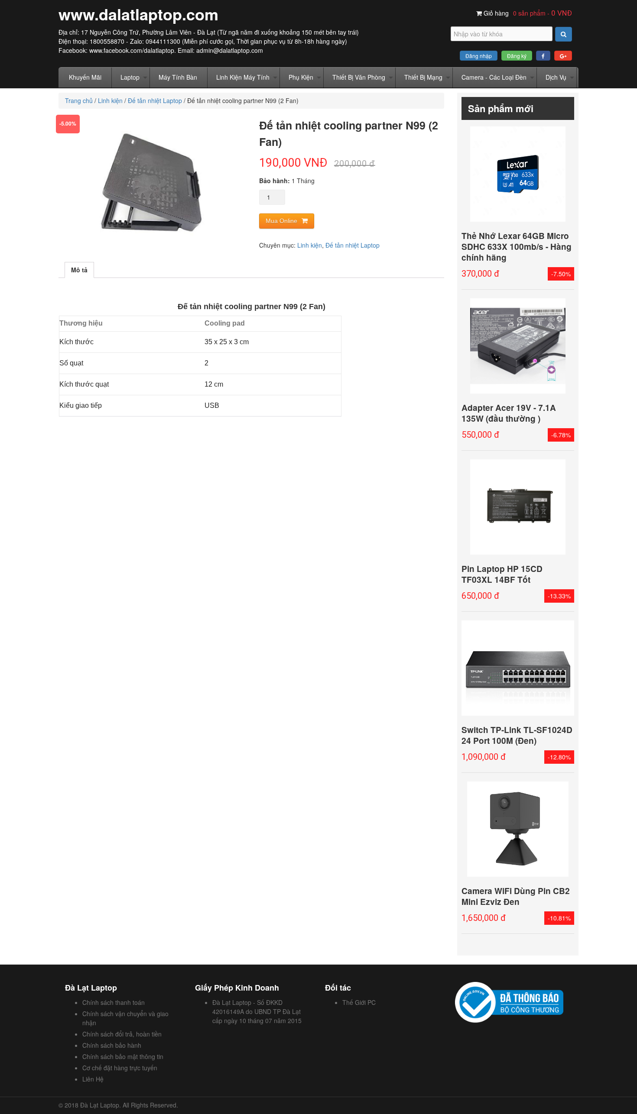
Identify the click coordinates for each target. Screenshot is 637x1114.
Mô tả (79, 269)
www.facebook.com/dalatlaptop (131, 50)
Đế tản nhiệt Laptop (155, 100)
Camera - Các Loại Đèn (494, 77)
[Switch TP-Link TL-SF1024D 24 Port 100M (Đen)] (518, 668)
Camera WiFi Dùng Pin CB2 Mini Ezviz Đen (516, 896)
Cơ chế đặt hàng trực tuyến (119, 1067)
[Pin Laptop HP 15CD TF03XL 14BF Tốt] (518, 507)
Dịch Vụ (556, 77)
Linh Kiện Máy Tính (243, 77)
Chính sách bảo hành (111, 1045)
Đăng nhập (478, 55)
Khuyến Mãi (85, 77)
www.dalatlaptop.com (138, 14)
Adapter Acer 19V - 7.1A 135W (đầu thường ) (509, 413)
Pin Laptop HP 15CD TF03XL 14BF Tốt (502, 574)
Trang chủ (79, 100)
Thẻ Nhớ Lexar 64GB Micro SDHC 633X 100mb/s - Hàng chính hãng (517, 246)
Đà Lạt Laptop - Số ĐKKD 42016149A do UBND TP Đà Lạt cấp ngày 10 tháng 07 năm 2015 (257, 1011)
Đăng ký (516, 55)
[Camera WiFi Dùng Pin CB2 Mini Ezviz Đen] (518, 829)
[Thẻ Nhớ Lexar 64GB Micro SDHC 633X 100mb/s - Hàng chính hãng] (518, 174)
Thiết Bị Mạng (423, 77)
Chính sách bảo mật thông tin (122, 1056)
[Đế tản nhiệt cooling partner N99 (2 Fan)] (151, 182)
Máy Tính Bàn (178, 77)
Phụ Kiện (301, 77)
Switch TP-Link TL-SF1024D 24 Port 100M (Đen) (517, 735)
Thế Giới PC (359, 1002)
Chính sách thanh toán (113, 1002)
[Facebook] (543, 56)
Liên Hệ (93, 1079)
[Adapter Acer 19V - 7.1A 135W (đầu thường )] (518, 346)
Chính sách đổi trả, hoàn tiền (122, 1034)
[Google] (563, 56)
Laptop (130, 77)
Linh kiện (110, 100)
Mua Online (281, 220)
